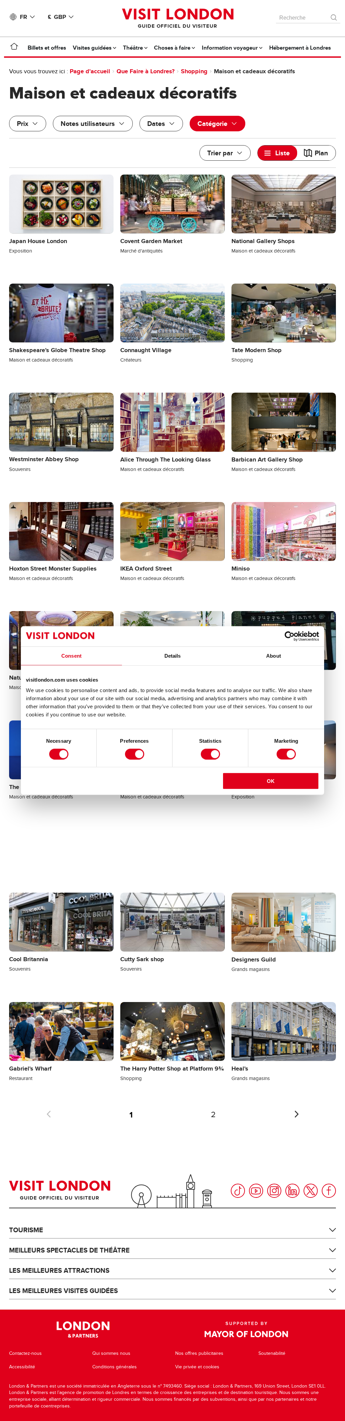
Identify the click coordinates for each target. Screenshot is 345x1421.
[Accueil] (14, 47)
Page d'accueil (90, 71)
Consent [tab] (71, 655)
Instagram (274, 1191)
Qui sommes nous (111, 1353)
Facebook (329, 1191)
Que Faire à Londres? (146, 71)
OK (271, 781)
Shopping (194, 71)
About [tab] (273, 655)
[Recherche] (334, 16)
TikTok (238, 1191)
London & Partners (83, 1329)
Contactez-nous (25, 1353)
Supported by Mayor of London (246, 1329)
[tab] (277, 153)
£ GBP (57, 16)
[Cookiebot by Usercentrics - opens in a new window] (289, 636)
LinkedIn (292, 1191)
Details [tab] (172, 655)
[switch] (134, 753)
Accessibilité (22, 1366)
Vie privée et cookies (197, 1366)
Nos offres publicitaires (199, 1353)
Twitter (311, 1191)
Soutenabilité (271, 1353)
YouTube (256, 1191)
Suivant (296, 1114)
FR (23, 16)
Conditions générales (114, 1366)
